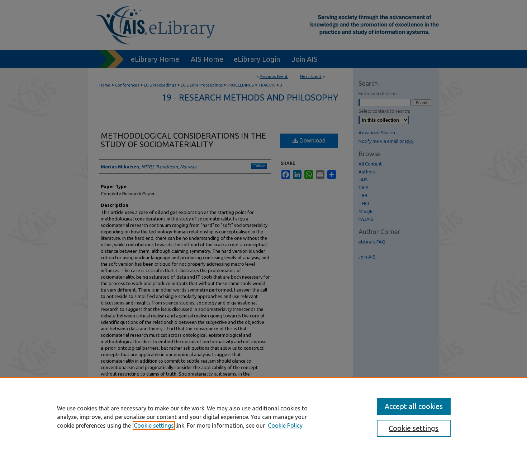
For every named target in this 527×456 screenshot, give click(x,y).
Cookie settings (154, 425)
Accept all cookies (414, 406)
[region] (263, 416)
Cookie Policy (285, 425)
